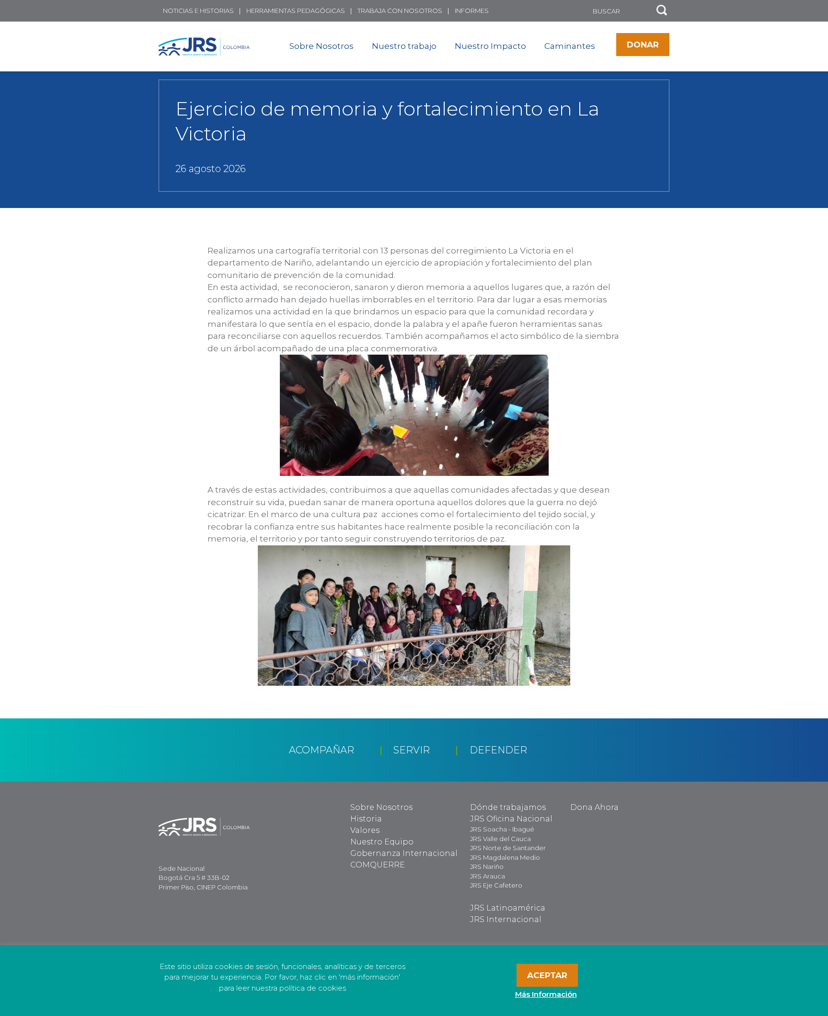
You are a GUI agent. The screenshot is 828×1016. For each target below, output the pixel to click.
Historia (366, 818)
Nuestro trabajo (404, 46)
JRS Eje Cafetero (496, 885)
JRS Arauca (487, 876)
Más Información (546, 994)
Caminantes (569, 46)
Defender (498, 750)
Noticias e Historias (198, 10)
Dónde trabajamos (508, 807)
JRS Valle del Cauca (500, 839)
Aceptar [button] (547, 975)
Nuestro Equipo (382, 841)
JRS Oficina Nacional (511, 818)
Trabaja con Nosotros (399, 10)
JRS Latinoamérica (507, 907)
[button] (661, 11)
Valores (365, 830)
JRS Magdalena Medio (505, 857)
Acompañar (321, 750)
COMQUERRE (377, 864)
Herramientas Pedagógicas (295, 10)
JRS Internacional (505, 919)
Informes (472, 10)
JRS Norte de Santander (508, 848)
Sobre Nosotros (321, 46)
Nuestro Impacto (490, 46)
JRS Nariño (487, 866)
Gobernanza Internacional (404, 853)
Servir (411, 750)
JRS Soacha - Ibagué (502, 829)
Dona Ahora (594, 807)
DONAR (643, 44)
